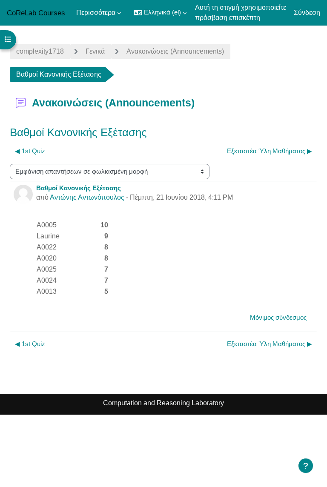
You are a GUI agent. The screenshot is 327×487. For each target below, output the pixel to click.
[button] (160, 13)
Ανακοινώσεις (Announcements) (175, 51)
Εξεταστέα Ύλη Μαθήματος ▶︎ (269, 151)
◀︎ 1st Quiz (30, 151)
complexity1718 (40, 51)
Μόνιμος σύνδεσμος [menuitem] (278, 317)
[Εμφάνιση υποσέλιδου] (305, 465)
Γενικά (95, 51)
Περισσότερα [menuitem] (95, 12)
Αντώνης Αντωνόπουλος (87, 197)
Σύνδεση (307, 12)
